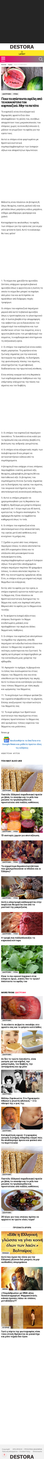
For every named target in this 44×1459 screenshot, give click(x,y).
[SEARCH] (41, 59)
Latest (22, 54)
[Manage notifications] (4, 1455)
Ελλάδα (5, 1253)
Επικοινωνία (37, 1451)
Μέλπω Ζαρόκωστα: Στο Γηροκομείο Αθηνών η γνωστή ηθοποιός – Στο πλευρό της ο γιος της (20, 1101)
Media (5, 1289)
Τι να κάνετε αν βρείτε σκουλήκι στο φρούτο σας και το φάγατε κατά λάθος (21, 1026)
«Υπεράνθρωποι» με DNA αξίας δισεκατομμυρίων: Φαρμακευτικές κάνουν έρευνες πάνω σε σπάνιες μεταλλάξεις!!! (19, 1296)
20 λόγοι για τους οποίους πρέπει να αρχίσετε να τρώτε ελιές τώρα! (20, 1218)
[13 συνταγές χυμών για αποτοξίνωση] (22, 820)
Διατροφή (7, 753)
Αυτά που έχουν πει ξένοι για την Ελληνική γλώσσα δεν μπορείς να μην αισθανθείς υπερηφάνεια (20, 1259)
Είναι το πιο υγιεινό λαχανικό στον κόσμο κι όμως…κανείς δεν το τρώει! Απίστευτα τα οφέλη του (20, 979)
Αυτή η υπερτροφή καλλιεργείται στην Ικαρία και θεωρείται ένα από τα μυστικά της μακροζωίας (21, 904)
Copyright (6, 1449)
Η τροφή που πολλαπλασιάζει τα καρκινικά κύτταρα (18, 939)
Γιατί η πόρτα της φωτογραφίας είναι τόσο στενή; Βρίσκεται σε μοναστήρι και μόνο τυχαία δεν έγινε (20, 1334)
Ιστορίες (5, 1327)
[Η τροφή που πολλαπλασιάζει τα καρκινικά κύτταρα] (22, 923)
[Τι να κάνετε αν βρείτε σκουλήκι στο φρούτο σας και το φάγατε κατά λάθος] (22, 1007)
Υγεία (17, 753)
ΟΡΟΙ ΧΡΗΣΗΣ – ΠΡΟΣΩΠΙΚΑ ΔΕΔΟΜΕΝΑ (27, 1449)
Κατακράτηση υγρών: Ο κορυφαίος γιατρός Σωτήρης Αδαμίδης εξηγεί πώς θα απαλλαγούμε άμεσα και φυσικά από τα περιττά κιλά (21, 1138)
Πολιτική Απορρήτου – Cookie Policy (16, 1451)
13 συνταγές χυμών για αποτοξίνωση (20, 835)
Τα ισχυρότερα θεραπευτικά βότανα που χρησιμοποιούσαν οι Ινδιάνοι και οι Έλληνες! (21, 869)
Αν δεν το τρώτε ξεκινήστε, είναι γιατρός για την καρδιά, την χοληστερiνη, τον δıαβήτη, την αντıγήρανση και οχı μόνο (18, 1062)
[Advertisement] (22, 21)
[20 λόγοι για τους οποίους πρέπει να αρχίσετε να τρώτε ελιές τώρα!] (22, 1200)
